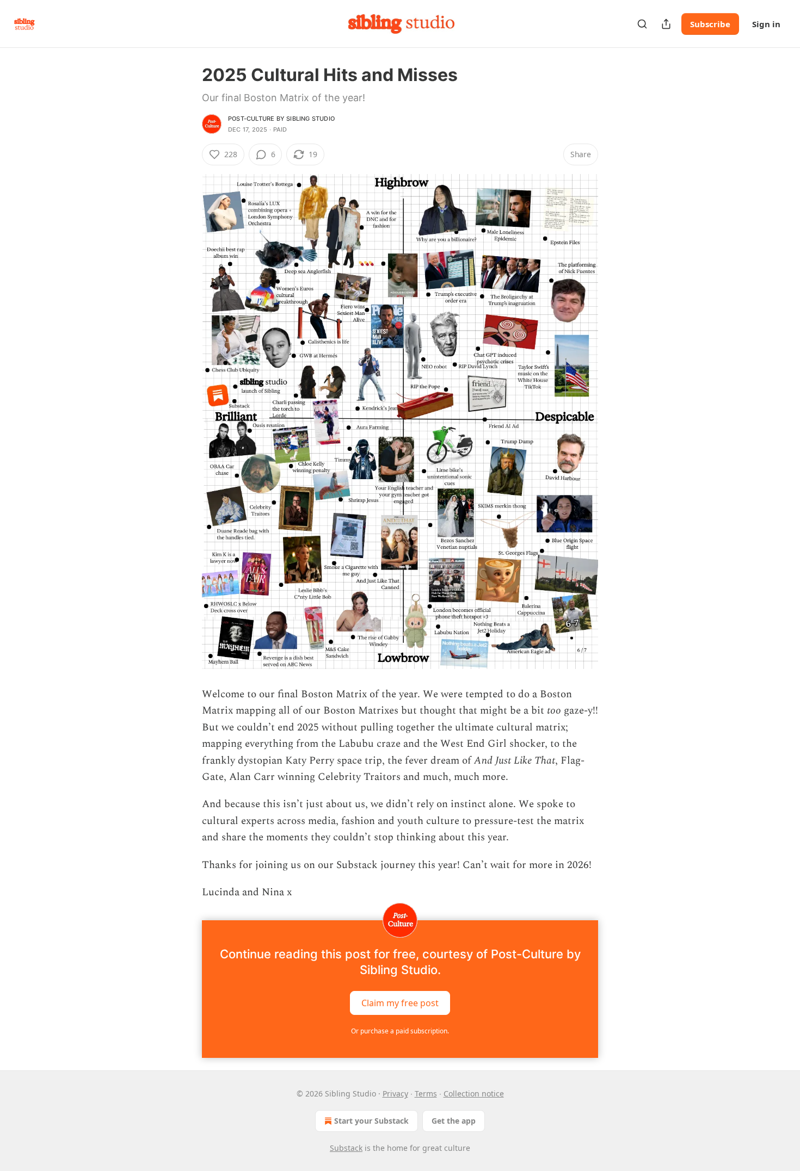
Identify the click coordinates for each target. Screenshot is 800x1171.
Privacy (395, 1093)
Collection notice (474, 1093)
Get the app (454, 1121)
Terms (426, 1093)
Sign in (766, 23)
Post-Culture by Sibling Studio (281, 118)
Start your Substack (371, 1121)
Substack (346, 1148)
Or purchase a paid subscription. (400, 1031)
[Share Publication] (666, 24)
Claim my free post (400, 1003)
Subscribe (710, 23)
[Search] (642, 24)
